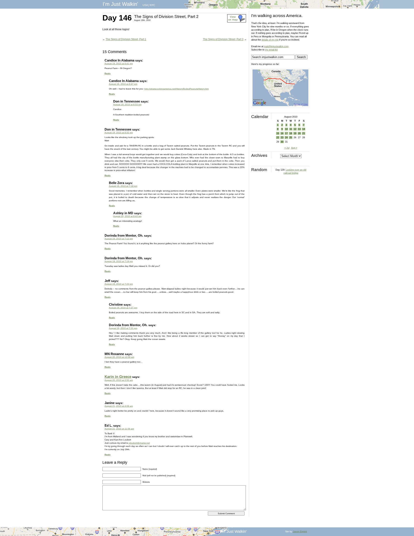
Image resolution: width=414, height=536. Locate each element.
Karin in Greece (118, 377)
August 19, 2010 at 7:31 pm (123, 328)
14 (303, 129)
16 (282, 133)
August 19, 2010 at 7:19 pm (119, 261)
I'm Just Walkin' (120, 4)
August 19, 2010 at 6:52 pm (119, 132)
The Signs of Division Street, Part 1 (126, 39)
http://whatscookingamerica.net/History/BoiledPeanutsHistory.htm (176, 89)
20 (299, 133)
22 (277, 137)
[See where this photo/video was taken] (236, 21)
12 (295, 129)
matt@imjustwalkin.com (276, 46)
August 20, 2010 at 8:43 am (127, 216)
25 (290, 137)
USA (145, 5)
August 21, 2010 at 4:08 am (119, 406)
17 (286, 133)
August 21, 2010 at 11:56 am (119, 429)
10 (286, 129)
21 (303, 133)
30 (282, 141)
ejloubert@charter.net (139, 443)
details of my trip (270, 39)
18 (290, 133)
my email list (271, 49)
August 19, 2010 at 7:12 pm (119, 238)
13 (299, 129)
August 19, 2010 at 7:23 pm (119, 284)
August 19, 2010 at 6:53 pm (127, 104)
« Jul (286, 147)
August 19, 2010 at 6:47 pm (123, 84)
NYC (152, 5)
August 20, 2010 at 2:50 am (119, 380)
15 (277, 133)
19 (295, 133)
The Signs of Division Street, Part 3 (223, 39)
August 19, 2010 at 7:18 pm (123, 186)
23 (282, 137)
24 (286, 137)
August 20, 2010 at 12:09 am (119, 357)
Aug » (294, 147)
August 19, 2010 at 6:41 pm (119, 63)
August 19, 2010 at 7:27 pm (123, 308)
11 (291, 129)
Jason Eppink (300, 531)
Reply (108, 73)
